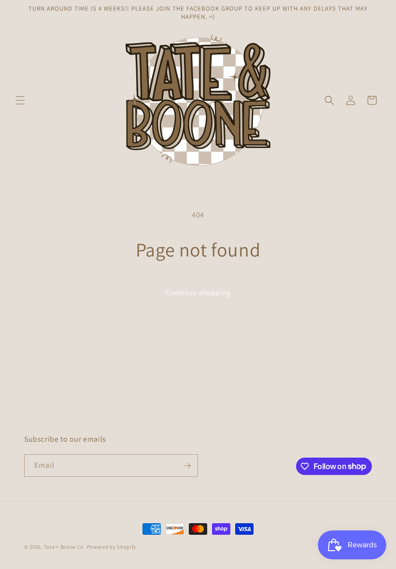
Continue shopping (198, 292)
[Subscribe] (187, 465)
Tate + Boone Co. (64, 546)
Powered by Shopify (112, 546)
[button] (20, 100)
